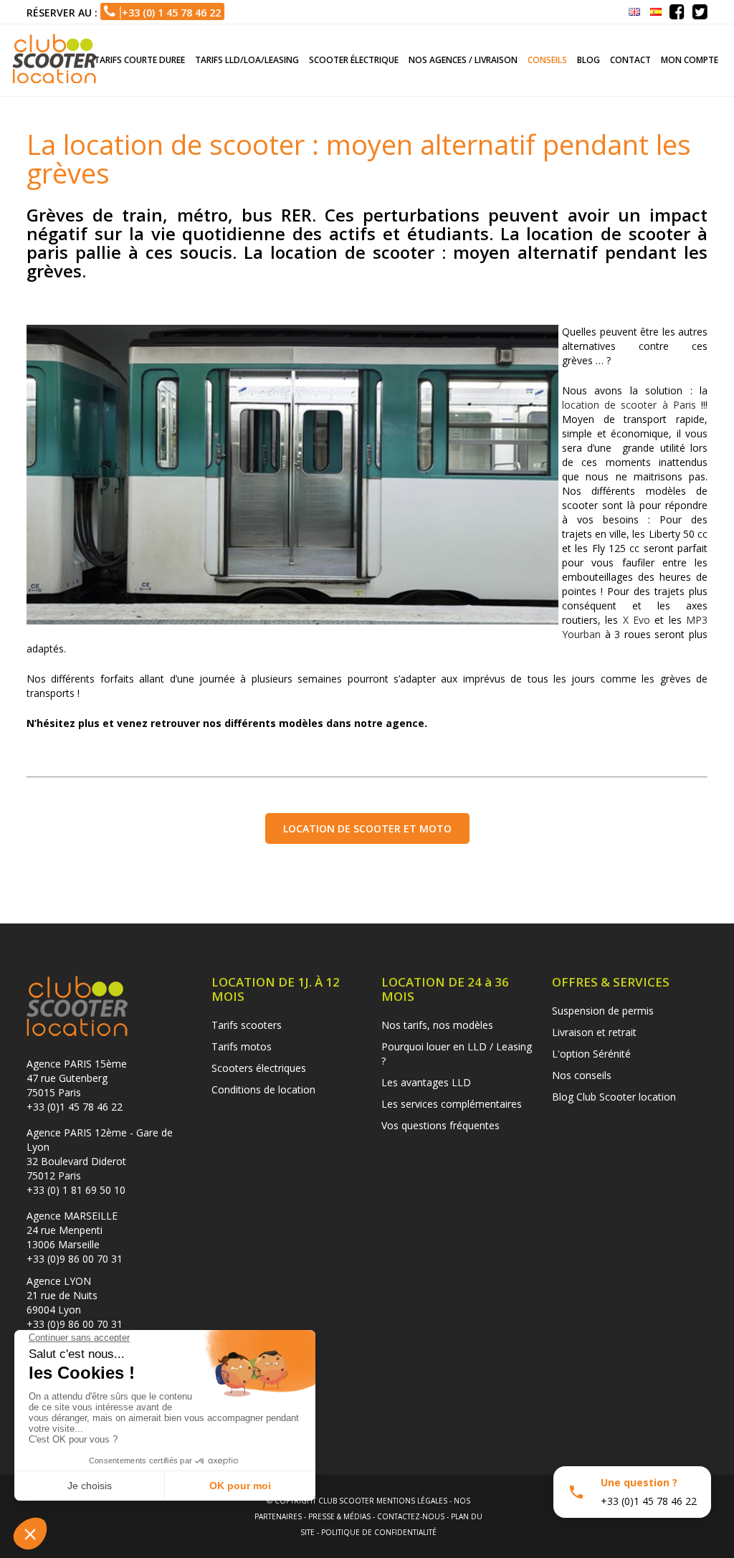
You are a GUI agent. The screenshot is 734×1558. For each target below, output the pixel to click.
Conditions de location (263, 1089)
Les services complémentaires (451, 1104)
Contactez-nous (410, 1516)
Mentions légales (411, 1501)
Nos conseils (581, 1075)
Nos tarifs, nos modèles (437, 1025)
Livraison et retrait (594, 1032)
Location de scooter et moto (367, 828)
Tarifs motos (241, 1046)
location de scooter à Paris (629, 405)
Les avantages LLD (426, 1082)
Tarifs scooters (246, 1025)
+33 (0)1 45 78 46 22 (75, 1106)
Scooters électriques (258, 1068)
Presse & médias (339, 1516)
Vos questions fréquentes (440, 1125)
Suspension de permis (603, 1010)
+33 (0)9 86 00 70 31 (75, 1258)
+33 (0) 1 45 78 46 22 (168, 12)
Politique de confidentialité (379, 1532)
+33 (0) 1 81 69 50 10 (76, 1190)
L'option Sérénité (591, 1053)
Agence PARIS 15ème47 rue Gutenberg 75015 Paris (77, 1078)
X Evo (636, 620)
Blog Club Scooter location (614, 1096)
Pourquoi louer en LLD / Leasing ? (456, 1054)
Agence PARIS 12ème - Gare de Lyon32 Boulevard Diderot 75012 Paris (100, 1154)
